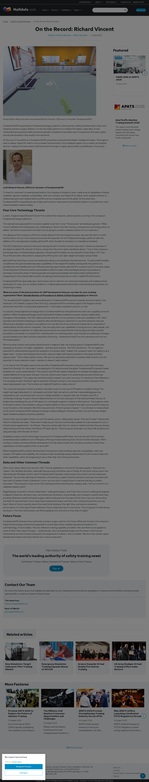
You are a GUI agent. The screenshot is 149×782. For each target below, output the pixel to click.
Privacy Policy (17, 762)
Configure (23, 773)
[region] (24, 767)
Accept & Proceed (23, 767)
